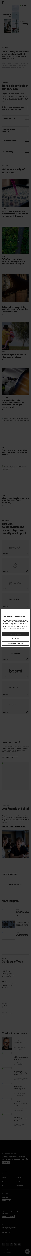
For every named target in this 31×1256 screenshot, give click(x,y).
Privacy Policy (21, 628)
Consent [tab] (5, 611)
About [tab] (25, 611)
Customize (15, 638)
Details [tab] (15, 611)
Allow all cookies (15, 634)
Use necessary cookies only (15, 643)
